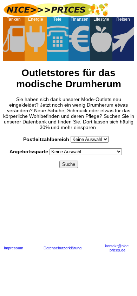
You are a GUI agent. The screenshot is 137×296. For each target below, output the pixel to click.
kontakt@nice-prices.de (117, 248)
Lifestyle (101, 19)
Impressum (13, 248)
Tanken (14, 19)
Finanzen (80, 19)
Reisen (123, 19)
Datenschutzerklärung (62, 248)
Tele (57, 19)
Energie (35, 19)
